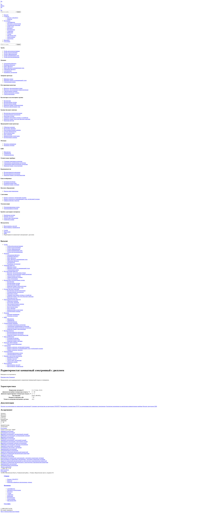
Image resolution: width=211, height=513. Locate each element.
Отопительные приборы (11, 323)
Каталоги (10, 28)
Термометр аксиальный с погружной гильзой (13, 440)
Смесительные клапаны (10, 91)
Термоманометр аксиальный (9, 464)
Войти (2, 6)
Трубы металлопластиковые (12, 51)
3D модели (10, 38)
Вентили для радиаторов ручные (13, 88)
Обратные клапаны (9, 127)
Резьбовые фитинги (9, 65)
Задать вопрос (11, 37)
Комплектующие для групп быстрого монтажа (17, 119)
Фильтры (6, 313)
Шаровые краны (8, 79)
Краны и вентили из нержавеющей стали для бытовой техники (22, 199)
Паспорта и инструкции (14, 23)
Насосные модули (9, 120)
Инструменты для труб (10, 226)
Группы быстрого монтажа (11, 289)
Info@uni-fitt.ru (5, 470)
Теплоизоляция (8, 351)
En (1, 4)
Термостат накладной (7, 455)
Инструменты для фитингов (12, 227)
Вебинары (10, 32)
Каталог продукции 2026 (150, 406)
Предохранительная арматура (12, 299)
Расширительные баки (10, 183)
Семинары (10, 31)
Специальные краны (10, 82)
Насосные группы (9, 116)
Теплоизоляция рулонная (11, 208)
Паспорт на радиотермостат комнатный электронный (16, 406)
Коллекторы (7, 100)
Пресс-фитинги (8, 66)
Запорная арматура (9, 265)
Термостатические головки (11, 92)
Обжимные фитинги (10, 69)
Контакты (6, 40)
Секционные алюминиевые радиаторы (15, 163)
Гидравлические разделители (12, 114)
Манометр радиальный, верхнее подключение (14, 443)
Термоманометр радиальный (9, 449)
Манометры (7, 152)
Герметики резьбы (9, 219)
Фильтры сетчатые (9, 145)
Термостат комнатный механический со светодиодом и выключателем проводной (24, 461)
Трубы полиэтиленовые (10, 52)
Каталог (6, 15)
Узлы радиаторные (9, 94)
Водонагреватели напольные (12, 172)
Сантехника (7, 345)
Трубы (6, 244)
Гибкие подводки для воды (11, 200)
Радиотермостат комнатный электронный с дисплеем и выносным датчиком (22, 458)
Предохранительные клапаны (12, 130)
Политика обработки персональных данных (19, 482)
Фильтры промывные (10, 144)
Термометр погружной (7, 431)
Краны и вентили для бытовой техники (15, 197)
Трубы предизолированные (11, 57)
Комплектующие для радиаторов (13, 165)
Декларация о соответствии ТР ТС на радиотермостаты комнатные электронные (83, 406)
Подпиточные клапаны (10, 137)
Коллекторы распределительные (13, 113)
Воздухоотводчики (9, 133)
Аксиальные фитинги (10, 63)
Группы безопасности (10, 131)
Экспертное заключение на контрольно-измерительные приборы (124, 406)
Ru (1, 1)
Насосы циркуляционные (11, 191)
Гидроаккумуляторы (9, 181)
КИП (5, 317)
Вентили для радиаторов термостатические (16, 90)
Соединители (8, 71)
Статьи (9, 34)
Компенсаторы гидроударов (12, 136)
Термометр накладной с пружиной (10, 446)
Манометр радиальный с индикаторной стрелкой (14, 434)
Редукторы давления (10, 128)
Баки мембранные (9, 336)
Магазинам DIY (11, 35)
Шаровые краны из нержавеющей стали (15, 80)
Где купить (7, 41)
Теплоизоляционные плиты (12, 207)
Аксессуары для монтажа (11, 218)
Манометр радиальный (7, 437)
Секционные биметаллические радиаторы (16, 164)
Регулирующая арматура (11, 271)
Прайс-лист (10, 26)
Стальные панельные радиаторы (13, 161)
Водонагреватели (9, 330)
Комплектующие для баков (11, 184)
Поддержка (7, 20)
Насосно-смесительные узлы (12, 106)
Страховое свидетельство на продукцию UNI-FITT (45, 406)
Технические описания (13, 25)
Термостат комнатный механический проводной (14, 452)
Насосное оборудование (10, 342)
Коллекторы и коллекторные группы (14, 280)
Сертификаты (11, 22)
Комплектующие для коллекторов (13, 105)
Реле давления (8, 134)
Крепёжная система (9, 215)
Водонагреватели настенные (12, 173)
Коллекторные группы (10, 102)
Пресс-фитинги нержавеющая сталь (14, 68)
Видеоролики (11, 29)
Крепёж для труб (8, 216)
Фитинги (6, 253)
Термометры (7, 153)
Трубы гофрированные (10, 54)
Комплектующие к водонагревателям (14, 175)
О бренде (6, 16)
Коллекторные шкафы (10, 103)
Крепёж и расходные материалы (13, 356)
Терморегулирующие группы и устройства (16, 117)
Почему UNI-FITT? (12, 17)
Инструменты (8, 363)
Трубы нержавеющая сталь (11, 55)
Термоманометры (9, 155)
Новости (9, 19)
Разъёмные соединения (10, 72)
